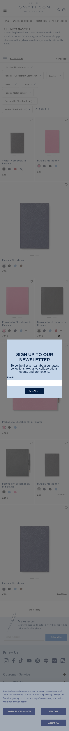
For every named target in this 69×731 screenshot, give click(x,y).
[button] (59, 336)
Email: (10, 377)
